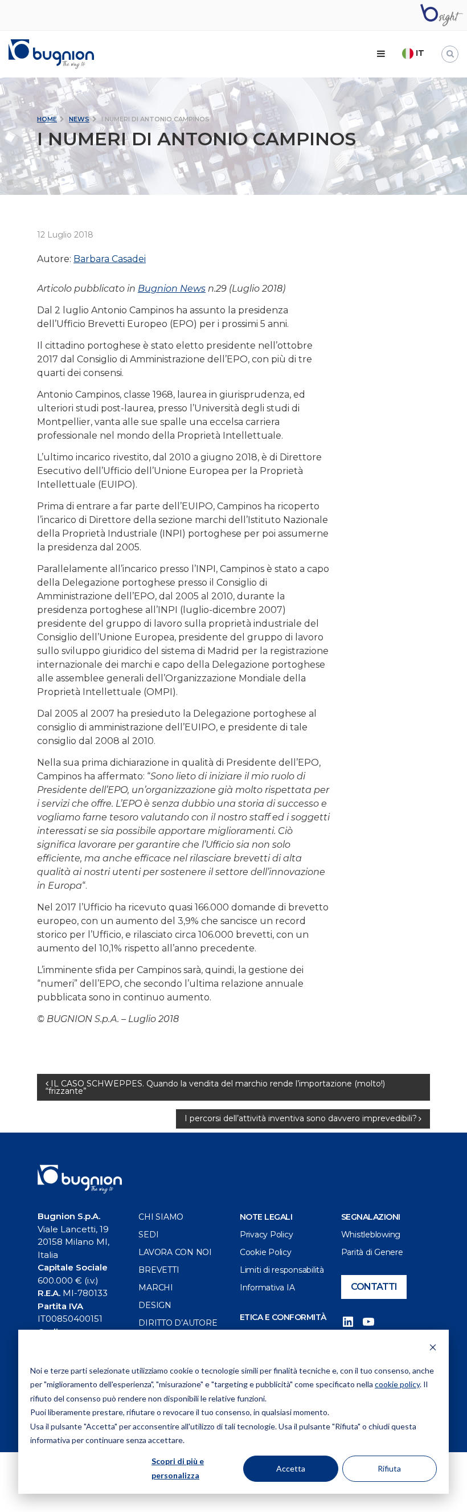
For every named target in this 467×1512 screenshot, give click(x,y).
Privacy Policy (266, 1234)
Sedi (148, 1234)
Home (47, 119)
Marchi (155, 1287)
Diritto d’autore (177, 1323)
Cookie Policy (266, 1252)
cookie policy (397, 1384)
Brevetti (158, 1270)
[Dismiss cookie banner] (433, 1349)
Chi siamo (160, 1217)
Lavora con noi (175, 1252)
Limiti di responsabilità (282, 1270)
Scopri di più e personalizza (177, 1468)
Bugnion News (172, 288)
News (79, 119)
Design (154, 1305)
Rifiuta (389, 1468)
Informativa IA (267, 1287)
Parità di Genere (372, 1252)
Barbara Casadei (109, 259)
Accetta (290, 1468)
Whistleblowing (371, 1234)
